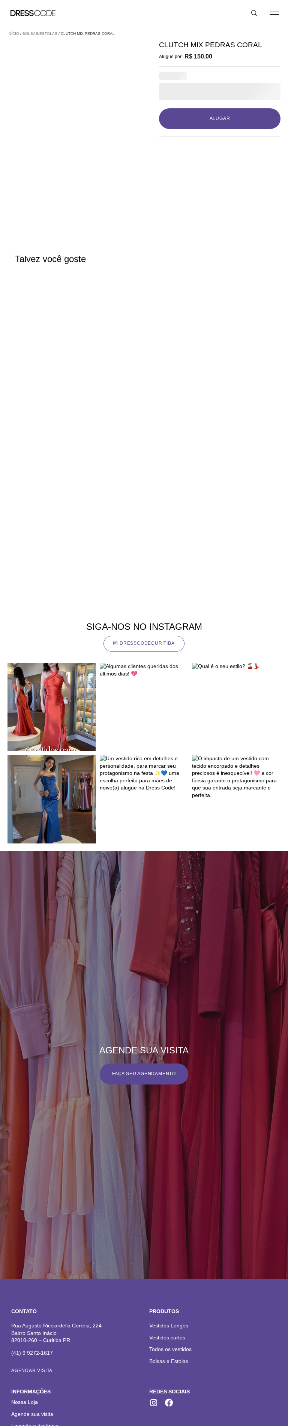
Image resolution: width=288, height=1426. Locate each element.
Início (13, 33)
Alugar (220, 118)
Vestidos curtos (167, 1338)
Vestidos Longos (168, 1326)
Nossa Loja (24, 1402)
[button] (274, 13)
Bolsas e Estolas (168, 1361)
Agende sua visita (32, 1414)
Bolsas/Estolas (39, 33)
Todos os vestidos (170, 1349)
